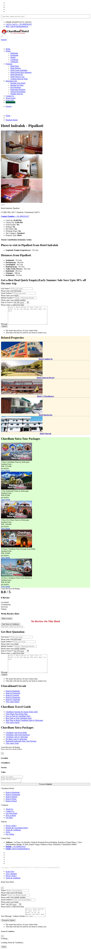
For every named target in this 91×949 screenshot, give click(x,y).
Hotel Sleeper (15, 68)
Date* (3, 904)
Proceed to (45, 784)
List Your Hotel (11, 813)
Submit (4, 326)
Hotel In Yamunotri (13, 697)
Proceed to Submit (8, 920)
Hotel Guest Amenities (18, 70)
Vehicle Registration (17, 92)
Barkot (13, 57)
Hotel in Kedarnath (13, 795)
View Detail (5, 471)
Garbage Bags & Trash (19, 79)
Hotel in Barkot (11, 797)
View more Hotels (12, 702)
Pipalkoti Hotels (12, 120)
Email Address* (7, 900)
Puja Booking (15, 87)
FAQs (8, 832)
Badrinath (14, 53)
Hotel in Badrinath (13, 792)
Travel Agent (10, 98)
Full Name (5, 289)
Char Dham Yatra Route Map (17, 714)
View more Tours (12, 743)
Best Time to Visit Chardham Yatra (19, 718)
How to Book (11, 815)
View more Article (12, 722)
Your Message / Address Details (13, 916)
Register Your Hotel (17, 83)
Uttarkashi (14, 62)
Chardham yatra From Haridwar (18, 735)
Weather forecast (16, 94)
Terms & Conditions (13, 830)
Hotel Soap (14, 66)
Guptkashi (14, 60)
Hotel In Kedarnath (13, 693)
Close (4, 947)
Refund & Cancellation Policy (17, 828)
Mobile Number (7, 298)
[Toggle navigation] (2, 36)
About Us (9, 809)
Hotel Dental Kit (16, 75)
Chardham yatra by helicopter (17, 737)
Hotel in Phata (11, 799)
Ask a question (11, 874)
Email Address (7, 293)
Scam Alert (10, 100)
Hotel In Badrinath (13, 691)
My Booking (10, 102)
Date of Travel (7, 302)
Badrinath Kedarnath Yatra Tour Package (21, 741)
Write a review (7, 618)
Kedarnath (14, 55)
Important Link (11, 81)
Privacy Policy (11, 826)
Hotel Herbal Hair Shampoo (21, 72)
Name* (3, 890)
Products (9, 64)
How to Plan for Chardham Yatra (18, 716)
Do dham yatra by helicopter (16, 739)
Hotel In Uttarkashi (13, 700)
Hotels (8, 51)
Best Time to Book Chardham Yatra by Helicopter (24, 720)
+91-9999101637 (15, 216)
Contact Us (10, 96)
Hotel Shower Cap (17, 77)
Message (4, 324)
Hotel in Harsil (11, 801)
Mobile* (4, 895)
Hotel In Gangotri (12, 695)
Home (8, 49)
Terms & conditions (13, 878)
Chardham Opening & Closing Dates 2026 (22, 712)
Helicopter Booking (17, 89)
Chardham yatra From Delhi (16, 733)
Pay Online (10, 834)
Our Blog (9, 818)
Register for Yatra (16, 85)
